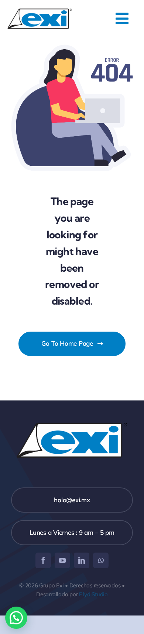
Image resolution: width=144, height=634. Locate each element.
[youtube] (62, 560)
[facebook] (43, 560)
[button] (16, 618)
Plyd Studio (93, 594)
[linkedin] (81, 560)
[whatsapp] (101, 560)
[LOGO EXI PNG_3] (39, 12)
